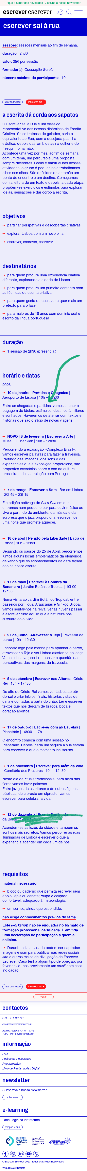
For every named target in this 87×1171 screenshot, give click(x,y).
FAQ (5, 1053)
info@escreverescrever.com (17, 1024)
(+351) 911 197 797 (13, 1017)
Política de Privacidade (16, 1058)
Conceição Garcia (38, 69)
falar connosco (13, 101)
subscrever (12, 1097)
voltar (43, 996)
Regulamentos (11, 1063)
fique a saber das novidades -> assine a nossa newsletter (44, 2)
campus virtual (12, 1127)
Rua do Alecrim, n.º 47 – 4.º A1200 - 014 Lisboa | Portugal (18, 1032)
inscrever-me (35, 101)
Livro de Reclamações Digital (20, 1068)
